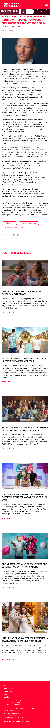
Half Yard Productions (28, 223)
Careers (6, 694)
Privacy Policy (9, 689)
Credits (6, 697)
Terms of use (8, 686)
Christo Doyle (9, 223)
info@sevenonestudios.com (18, 718)
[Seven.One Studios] (12, 5)
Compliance (8, 691)
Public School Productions (14, 227)
